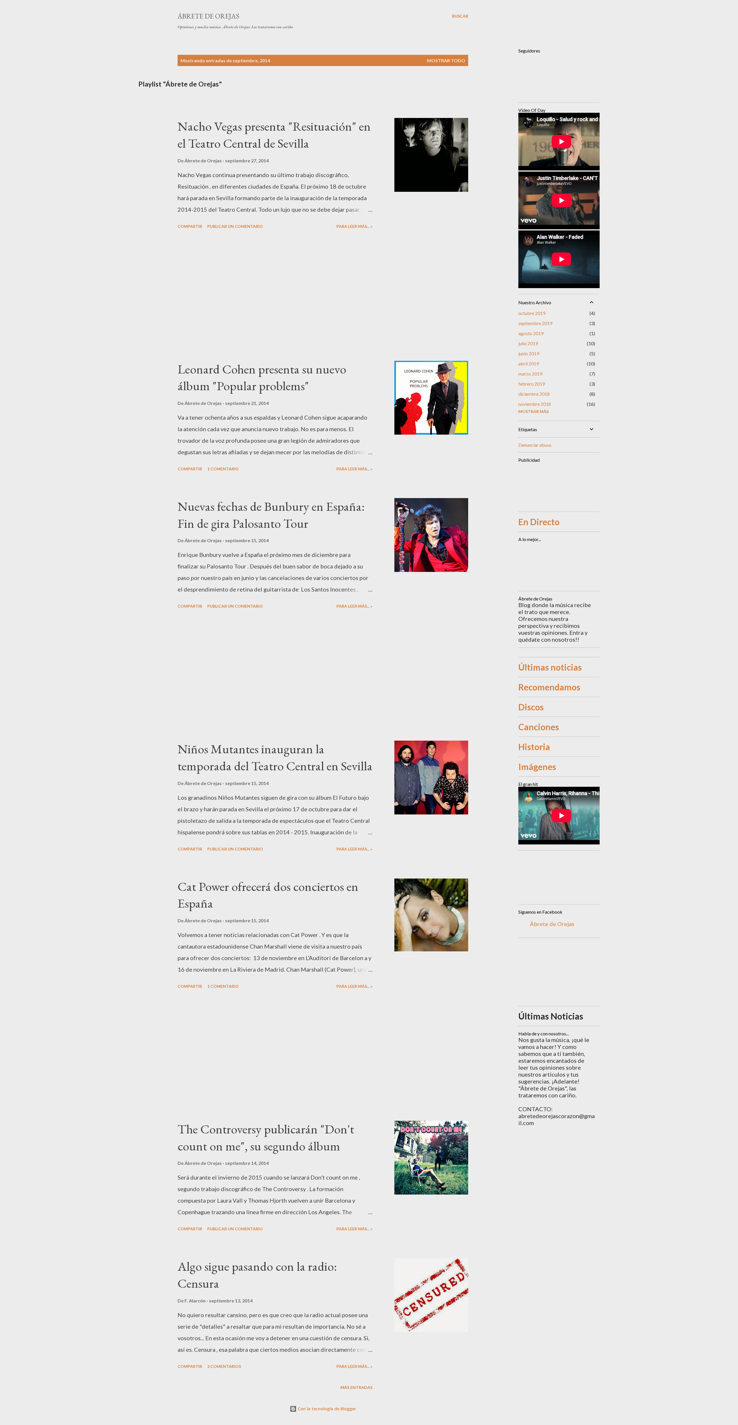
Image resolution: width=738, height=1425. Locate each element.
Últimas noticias (550, 667)
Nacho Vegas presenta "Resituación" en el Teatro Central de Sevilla (274, 134)
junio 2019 (528, 353)
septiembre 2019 (535, 323)
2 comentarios (224, 1366)
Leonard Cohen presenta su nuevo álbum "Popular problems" (262, 377)
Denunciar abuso (534, 445)
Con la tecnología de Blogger (326, 1408)
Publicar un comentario (235, 226)
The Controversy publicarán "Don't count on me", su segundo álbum (266, 1137)
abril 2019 (528, 363)
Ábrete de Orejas (208, 16)
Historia (534, 746)
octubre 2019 (531, 313)
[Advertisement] (275, 296)
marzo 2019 (530, 373)
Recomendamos (549, 687)
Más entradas (356, 1387)
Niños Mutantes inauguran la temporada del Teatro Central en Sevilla (275, 757)
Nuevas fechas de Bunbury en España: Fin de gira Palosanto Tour (271, 515)
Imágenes (537, 766)
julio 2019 (528, 343)
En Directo (539, 522)
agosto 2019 (530, 333)
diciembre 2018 (534, 394)
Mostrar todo (446, 60)
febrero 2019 (531, 383)
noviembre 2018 (534, 404)
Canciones (538, 727)
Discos (531, 707)
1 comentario (223, 468)
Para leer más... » (354, 226)
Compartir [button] (190, 226)
